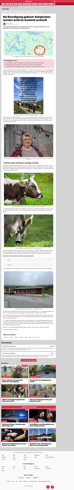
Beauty (3, 470)
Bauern (39, 311)
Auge (10, 120)
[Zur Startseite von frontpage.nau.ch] (28, 1)
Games (36, 457)
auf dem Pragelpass (25, 117)
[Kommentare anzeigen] (52, 487)
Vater (20, 210)
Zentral (7, 6)
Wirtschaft (4, 457)
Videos (14, 457)
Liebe (25, 466)
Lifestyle (3, 459)
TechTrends (48, 468)
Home (3, 6)
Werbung (8, 481)
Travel (25, 468)
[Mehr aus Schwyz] (28, 407)
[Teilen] (48, 487)
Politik (14, 455)
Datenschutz (25, 481)
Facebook (42, 69)
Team (13, 481)
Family (47, 466)
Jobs (16, 481)
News (3, 455)
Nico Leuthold (9, 23)
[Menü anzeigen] (55, 1)
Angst (4, 320)
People (47, 455)
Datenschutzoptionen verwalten (44, 481)
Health (3, 466)
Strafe (8, 327)
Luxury (36, 466)
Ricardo (7, 318)
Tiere (14, 468)
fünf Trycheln (40, 72)
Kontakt (20, 481)
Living (14, 466)
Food (3, 468)
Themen (14, 459)
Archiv (25, 459)
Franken (36, 253)
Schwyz (11, 6)
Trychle (50, 118)
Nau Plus (25, 457)
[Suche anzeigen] (52, 1)
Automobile (37, 468)
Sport (25, 455)
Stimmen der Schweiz (50, 457)
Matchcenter (37, 455)
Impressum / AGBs (33, 481)
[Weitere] (54, 4)
